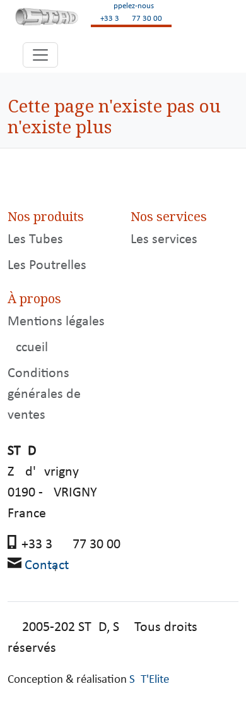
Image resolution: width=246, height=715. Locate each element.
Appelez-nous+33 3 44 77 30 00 (131, 12)
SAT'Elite (149, 680)
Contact (47, 565)
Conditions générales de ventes (44, 394)
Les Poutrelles (47, 265)
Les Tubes (35, 239)
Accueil (28, 347)
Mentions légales (56, 322)
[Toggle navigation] (40, 55)
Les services (164, 239)
